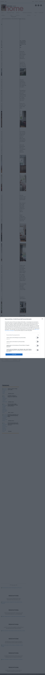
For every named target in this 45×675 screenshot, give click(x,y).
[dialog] (22, 337)
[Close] (43, 319)
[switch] (37, 337)
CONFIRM (14, 354)
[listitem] (22, 335)
